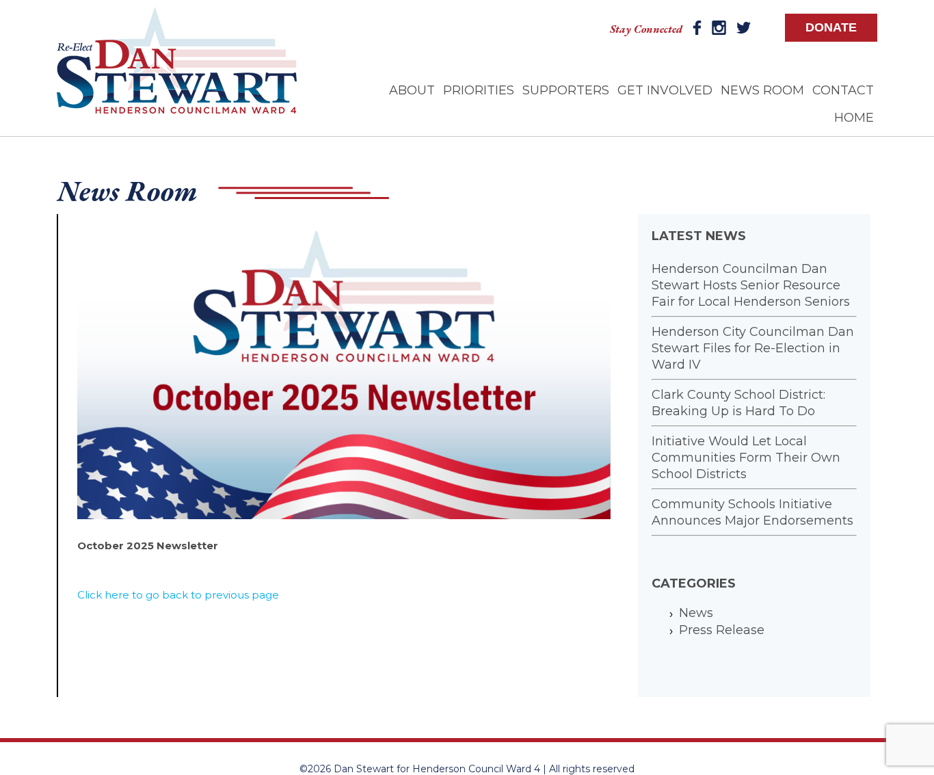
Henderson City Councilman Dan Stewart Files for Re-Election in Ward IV (753, 348)
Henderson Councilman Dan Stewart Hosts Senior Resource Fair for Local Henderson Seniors (751, 285)
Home (854, 117)
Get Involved (664, 90)
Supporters (565, 90)
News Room (762, 90)
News (696, 612)
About (412, 90)
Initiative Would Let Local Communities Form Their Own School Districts (746, 458)
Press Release (721, 630)
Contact (843, 90)
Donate (831, 27)
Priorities (478, 90)
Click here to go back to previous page (178, 594)
